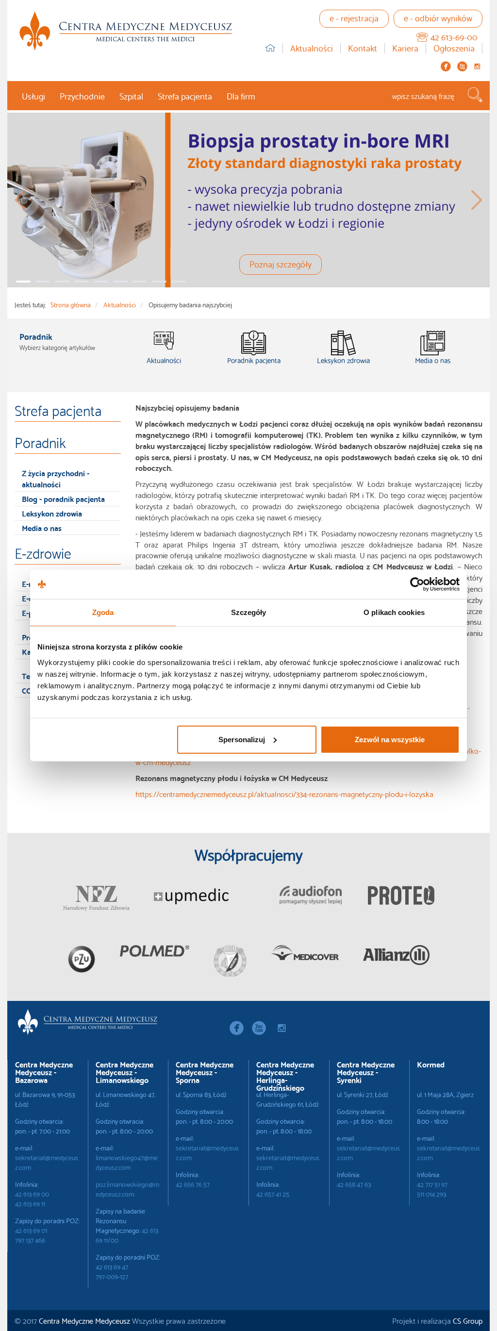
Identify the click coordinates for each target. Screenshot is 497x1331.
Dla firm (241, 95)
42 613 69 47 (112, 1266)
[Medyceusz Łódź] (126, 31)
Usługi (33, 95)
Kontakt (362, 48)
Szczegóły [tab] (248, 612)
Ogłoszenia (454, 48)
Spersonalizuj (241, 739)
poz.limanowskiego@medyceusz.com (127, 1188)
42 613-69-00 (454, 36)
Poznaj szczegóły (280, 263)
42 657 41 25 (272, 1193)
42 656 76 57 (193, 1184)
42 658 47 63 (354, 1184)
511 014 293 (431, 1193)
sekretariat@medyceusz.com (46, 1162)
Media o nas (42, 527)
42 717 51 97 (432, 1184)
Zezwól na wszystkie (390, 739)
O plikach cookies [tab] (394, 612)
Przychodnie (82, 95)
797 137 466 (30, 1240)
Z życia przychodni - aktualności (55, 478)
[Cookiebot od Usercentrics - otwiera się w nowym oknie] (417, 584)
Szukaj (475, 94)
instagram (477, 66)
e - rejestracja (354, 17)
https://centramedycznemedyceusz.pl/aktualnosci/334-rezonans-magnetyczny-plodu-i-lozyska (284, 793)
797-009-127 (112, 1276)
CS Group (467, 1320)
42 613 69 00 (32, 1193)
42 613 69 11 (30, 1203)
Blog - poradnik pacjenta (63, 498)
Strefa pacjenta (185, 95)
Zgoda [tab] (103, 612)
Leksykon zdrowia (52, 512)
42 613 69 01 (31, 1230)
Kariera (405, 48)
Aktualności (311, 48)
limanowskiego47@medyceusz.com (127, 1162)
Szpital (131, 95)
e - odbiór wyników (438, 17)
